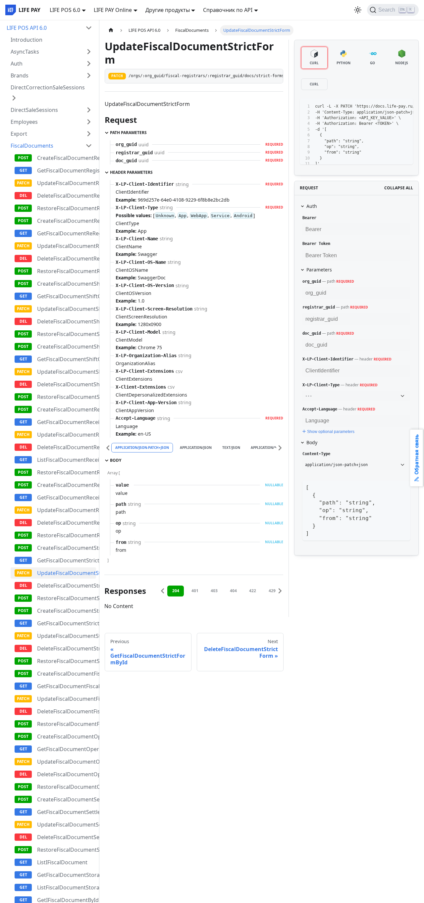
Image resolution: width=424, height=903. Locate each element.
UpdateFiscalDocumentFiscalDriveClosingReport (66, 698)
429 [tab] (272, 591)
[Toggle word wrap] (381, 106)
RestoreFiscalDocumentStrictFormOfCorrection (66, 661)
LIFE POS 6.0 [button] (65, 10)
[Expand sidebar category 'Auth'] (88, 63)
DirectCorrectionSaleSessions (48, 87)
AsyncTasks (25, 51)
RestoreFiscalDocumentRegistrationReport (66, 208)
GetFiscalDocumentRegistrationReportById (66, 170)
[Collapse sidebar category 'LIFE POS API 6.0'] (88, 28)
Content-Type (316, 454)
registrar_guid (318, 307)
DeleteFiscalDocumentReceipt (66, 447)
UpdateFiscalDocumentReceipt (66, 434)
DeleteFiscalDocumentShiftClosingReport (66, 321)
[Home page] (111, 30)
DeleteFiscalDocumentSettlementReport (66, 837)
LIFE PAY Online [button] (113, 10)
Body (311, 442)
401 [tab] (194, 591)
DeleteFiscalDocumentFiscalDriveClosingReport (66, 711)
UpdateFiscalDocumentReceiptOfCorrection (66, 510)
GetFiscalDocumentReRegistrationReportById (66, 233)
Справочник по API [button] (227, 10)
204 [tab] (175, 591)
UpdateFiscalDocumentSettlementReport (66, 824)
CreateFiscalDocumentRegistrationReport (66, 158)
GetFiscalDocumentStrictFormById (66, 560)
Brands (19, 75)
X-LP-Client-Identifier (327, 359)
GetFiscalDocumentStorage (66, 875)
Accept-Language (319, 409)
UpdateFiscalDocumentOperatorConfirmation (66, 761)
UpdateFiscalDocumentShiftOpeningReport (66, 371)
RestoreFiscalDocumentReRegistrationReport (66, 271)
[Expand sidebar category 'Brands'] (88, 75)
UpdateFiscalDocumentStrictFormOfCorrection (66, 636)
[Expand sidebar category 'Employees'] (88, 122)
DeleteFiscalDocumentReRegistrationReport (66, 258)
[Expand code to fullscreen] (404, 106)
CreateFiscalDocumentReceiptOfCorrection (66, 485)
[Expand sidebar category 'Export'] (88, 133)
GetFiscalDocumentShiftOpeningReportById (66, 359)
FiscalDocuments (32, 145)
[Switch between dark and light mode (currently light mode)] (357, 10)
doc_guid (311, 333)
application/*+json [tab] (268, 447)
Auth (17, 63)
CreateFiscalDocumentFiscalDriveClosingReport (66, 673)
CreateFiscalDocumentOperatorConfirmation (66, 736)
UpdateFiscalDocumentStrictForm (66, 573)
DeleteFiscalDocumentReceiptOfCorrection (66, 522)
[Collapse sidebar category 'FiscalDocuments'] (88, 145)
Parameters (319, 269)
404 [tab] (233, 591)
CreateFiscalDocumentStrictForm (66, 547)
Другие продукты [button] (167, 10)
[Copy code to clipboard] (393, 106)
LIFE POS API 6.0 (27, 27)
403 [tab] (214, 591)
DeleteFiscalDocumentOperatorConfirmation (66, 774)
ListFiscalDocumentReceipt (66, 459)
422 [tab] (252, 591)
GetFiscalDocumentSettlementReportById (66, 812)
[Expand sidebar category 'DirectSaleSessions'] (88, 110)
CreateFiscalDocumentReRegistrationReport (66, 220)
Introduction (26, 39)
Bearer (309, 217)
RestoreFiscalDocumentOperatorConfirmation (66, 786)
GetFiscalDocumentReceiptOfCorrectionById (66, 497)
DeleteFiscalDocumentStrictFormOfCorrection (66, 648)
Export (19, 133)
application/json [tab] (196, 447)
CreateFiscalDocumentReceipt (66, 409)
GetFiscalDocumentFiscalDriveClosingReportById (66, 686)
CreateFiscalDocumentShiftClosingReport (66, 283)
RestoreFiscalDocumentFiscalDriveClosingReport (66, 724)
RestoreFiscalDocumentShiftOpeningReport (66, 397)
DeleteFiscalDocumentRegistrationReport (66, 195)
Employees (24, 121)
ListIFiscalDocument (62, 862)
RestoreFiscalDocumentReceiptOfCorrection (66, 535)
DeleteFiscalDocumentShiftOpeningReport (66, 384)
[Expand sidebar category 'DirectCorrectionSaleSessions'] (14, 98)
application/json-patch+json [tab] (142, 447)
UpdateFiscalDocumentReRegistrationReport (66, 246)
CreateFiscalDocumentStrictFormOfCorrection (66, 610)
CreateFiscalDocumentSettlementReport (66, 799)
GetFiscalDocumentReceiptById (66, 422)
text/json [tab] (231, 447)
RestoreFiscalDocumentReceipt (66, 472)
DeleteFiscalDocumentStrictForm (66, 585)
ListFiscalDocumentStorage (66, 887)
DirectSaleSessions (34, 110)
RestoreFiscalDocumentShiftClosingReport (66, 334)
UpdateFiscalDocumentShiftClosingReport (66, 308)
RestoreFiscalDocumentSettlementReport (66, 849)
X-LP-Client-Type (321, 385)
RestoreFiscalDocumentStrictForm (66, 598)
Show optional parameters (330, 431)
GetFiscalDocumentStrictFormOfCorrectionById (66, 623)
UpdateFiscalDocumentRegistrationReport (66, 183)
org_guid (311, 281)
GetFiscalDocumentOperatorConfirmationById (66, 749)
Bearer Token (316, 243)
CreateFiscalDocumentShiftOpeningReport (66, 346)
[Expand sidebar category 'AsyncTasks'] (88, 51)
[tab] (314, 58)
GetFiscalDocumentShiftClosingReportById (66, 296)
